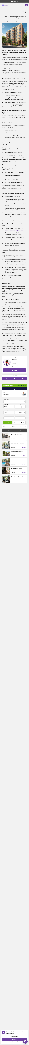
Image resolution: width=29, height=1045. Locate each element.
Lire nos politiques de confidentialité (14, 1041)
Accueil (3, 12)
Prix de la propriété (6, 399)
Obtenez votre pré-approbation (14, 389)
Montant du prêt (6, 410)
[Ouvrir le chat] (25, 1041)
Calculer (7, 422)
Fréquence (16, 415)
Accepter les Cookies (14, 1039)
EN (26, 5)
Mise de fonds (5, 404)
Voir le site (14, 426)
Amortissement (5, 415)
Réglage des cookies (14, 1036)
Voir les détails (23, 426)
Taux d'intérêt (17, 410)
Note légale (6, 426)
